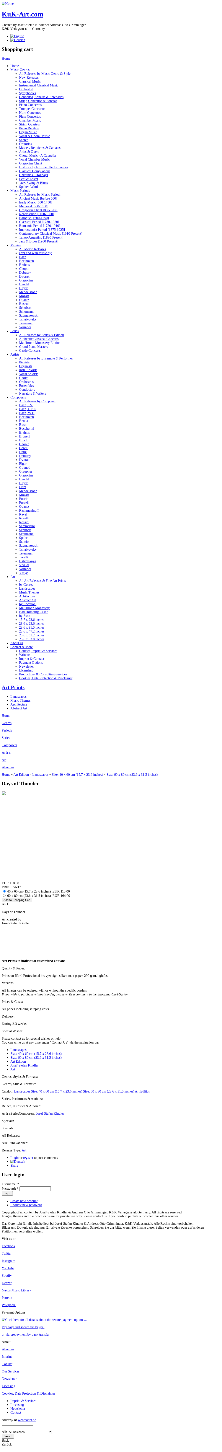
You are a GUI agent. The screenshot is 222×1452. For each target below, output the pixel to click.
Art (12, 577)
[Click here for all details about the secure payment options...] (44, 1320)
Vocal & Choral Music (34, 136)
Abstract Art (27, 600)
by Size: (24, 616)
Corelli (23, 448)
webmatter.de (27, 1420)
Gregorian (26, 280)
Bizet (22, 424)
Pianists (24, 362)
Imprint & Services (23, 1401)
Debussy (25, 272)
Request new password (26, 1205)
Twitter (6, 1253)
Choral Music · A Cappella (37, 155)
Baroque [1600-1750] (34, 218)
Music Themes (29, 592)
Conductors (27, 389)
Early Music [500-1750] (35, 202)
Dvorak (24, 276)
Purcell (24, 502)
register (28, 1157)
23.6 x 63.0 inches (31, 639)
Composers (18, 397)
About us (16, 643)
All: (5, 1432)
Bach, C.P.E (27, 409)
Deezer (6, 1283)
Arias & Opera (29, 151)
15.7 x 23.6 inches (31, 619)
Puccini (24, 499)
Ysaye (23, 573)
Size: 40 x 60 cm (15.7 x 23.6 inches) (77, 774)
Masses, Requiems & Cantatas (39, 148)
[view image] (61, 879)
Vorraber (25, 327)
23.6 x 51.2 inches (31, 635)
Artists (14, 354)
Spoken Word (28, 187)
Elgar (22, 463)
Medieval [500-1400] (33, 206)
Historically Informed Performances (43, 167)
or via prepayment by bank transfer (25, 1334)
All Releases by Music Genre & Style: (45, 73)
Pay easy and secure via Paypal (23, 1327)
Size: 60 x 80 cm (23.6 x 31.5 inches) (132, 774)
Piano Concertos (30, 105)
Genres (6, 723)
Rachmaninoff (29, 510)
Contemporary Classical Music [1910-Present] (50, 233)
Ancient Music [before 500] (38, 198)
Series (14, 331)
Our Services (11, 1371)
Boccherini (26, 428)
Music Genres (19, 70)
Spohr (23, 538)
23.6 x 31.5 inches (31, 627)
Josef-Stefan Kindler (24, 1065)
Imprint (7, 1356)
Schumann (26, 311)
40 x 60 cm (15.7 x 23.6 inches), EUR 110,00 (38, 891)
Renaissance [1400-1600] (36, 214)
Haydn (23, 288)
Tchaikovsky (28, 319)
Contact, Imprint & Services (38, 651)
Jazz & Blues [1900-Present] (38, 241)
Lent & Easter (28, 179)
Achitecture (27, 596)
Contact (7, 1364)
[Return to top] (2, 1448)
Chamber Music (30, 120)
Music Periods (20, 190)
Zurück (7, 1444)
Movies (15, 245)
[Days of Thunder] (17, 1161)
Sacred (23, 140)
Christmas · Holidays (33, 175)
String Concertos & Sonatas (38, 101)
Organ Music (28, 132)
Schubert (25, 307)
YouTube (8, 1268)
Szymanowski (28, 315)
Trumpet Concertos (32, 109)
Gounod (24, 467)
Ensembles (26, 385)
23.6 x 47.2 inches (31, 631)
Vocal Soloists (28, 374)
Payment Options (31, 662)
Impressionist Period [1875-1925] (42, 229)
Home (6, 58)
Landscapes (27, 588)
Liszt (22, 487)
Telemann (26, 323)
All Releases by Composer (37, 401)
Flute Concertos (30, 116)
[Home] (8, 3)
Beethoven (26, 261)
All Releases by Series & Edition (41, 335)
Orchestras (26, 382)
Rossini (24, 522)
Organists (25, 366)
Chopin (24, 268)
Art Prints (13, 687)
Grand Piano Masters (33, 346)
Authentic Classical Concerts (39, 339)
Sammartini (27, 526)
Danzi (23, 452)
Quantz (24, 300)
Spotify (7, 1275)
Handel (24, 284)
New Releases (29, 77)
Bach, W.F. (26, 413)
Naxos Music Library (16, 1290)
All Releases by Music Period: (39, 194)
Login (14, 1157)
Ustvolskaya (27, 561)
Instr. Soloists (28, 370)
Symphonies (27, 93)
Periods (7, 730)
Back (5, 1440)
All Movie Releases (32, 249)
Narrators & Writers (32, 393)
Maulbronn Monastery (34, 608)
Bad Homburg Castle (33, 612)
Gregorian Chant (30, 163)
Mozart (24, 296)
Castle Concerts (30, 350)
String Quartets (29, 124)
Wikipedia (9, 1305)
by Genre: (26, 584)
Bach (22, 257)
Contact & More (21, 647)
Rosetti (24, 304)
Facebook (8, 1246)
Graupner (25, 471)
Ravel (23, 514)
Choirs (23, 378)
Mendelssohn (28, 292)
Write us (24, 655)
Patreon (7, 1297)
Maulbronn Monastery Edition (39, 343)
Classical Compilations (34, 171)
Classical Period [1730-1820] (39, 222)
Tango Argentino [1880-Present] (41, 237)
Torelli (23, 557)
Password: (10, 1188)
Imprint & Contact (31, 658)
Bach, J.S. (26, 405)
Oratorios (25, 144)
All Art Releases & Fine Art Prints (42, 580)
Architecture (18, 704)
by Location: (27, 604)
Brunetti (24, 436)
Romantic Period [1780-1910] (39, 226)
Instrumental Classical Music (38, 85)
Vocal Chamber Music (34, 159)
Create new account (24, 1201)
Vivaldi (24, 565)
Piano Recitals (29, 128)
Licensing (26, 670)
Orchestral (26, 89)
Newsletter (26, 666)
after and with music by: (35, 253)
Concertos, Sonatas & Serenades (41, 97)
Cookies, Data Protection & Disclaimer (45, 678)
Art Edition (21, 774)
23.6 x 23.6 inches (31, 623)
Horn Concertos (30, 112)
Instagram (8, 1261)
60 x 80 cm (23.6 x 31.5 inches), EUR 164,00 (38, 896)
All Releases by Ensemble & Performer (46, 358)
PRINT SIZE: (11, 887)
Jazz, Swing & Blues (33, 183)
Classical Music (30, 81)
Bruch (23, 440)
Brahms (24, 265)
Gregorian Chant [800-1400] (38, 210)
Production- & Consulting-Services (43, 674)
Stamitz (24, 541)
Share (14, 1165)
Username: (10, 1184)
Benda (23, 421)
